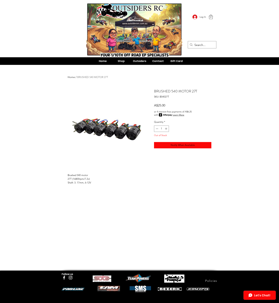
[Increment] (166, 129)
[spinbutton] (161, 129)
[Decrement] (157, 129)
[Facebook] (64, 277)
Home (71, 77)
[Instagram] (70, 277)
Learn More (178, 114)
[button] (211, 17)
